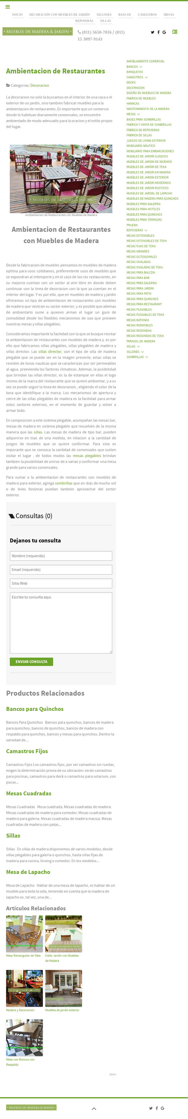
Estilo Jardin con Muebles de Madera (62, 958)
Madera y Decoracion (20, 1010)
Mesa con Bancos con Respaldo (20, 1062)
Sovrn (112, 1074)
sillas (38, 432)
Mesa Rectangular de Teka (23, 956)
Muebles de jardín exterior (62, 1010)
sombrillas (64, 483)
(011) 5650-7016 (97, 32)
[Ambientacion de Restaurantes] (61, 179)
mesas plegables (87, 456)
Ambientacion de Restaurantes (55, 71)
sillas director (49, 351)
